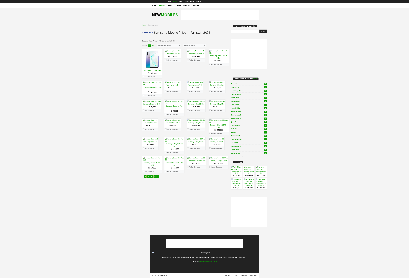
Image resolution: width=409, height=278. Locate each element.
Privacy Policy (253, 275)
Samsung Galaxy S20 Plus (218, 161)
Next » (156, 177)
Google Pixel (248, 87)
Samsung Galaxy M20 (217, 104)
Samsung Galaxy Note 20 (196, 161)
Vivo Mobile (248, 98)
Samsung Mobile (249, 91)
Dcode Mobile (248, 153)
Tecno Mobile (248, 125)
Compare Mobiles (189, 1)
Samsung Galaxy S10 (173, 85)
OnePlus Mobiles (248, 115)
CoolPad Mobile (248, 139)
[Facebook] (247, 1)
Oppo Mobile (248, 104)
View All (255, 78)
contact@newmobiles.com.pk (208, 261)
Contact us (244, 275)
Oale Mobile (248, 149)
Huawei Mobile (248, 94)
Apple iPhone (248, 84)
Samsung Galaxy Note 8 (196, 54)
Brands (175, 1)
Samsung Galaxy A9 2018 (151, 104)
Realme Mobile (248, 118)
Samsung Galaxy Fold (217, 85)
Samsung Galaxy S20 (173, 54)
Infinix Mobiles (248, 111)
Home (169, 1)
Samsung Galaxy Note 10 (152, 70)
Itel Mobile (248, 129)
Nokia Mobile (248, 101)
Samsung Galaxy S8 (216, 142)
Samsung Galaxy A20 (150, 142)
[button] (255, 5)
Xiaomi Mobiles (248, 136)
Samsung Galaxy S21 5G (196, 123)
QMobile (248, 122)
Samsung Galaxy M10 (195, 85)
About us (227, 275)
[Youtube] (257, 1)
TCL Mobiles (248, 143)
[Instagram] (250, 1)
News (180, 1)
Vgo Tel (248, 132)
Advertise (235, 275)
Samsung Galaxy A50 (173, 123)
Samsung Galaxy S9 (150, 123)
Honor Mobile (248, 108)
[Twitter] (254, 1)
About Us (198, 1)
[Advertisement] (220, 15)
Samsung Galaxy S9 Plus (196, 104)
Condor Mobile (248, 146)
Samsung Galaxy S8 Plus (196, 142)
